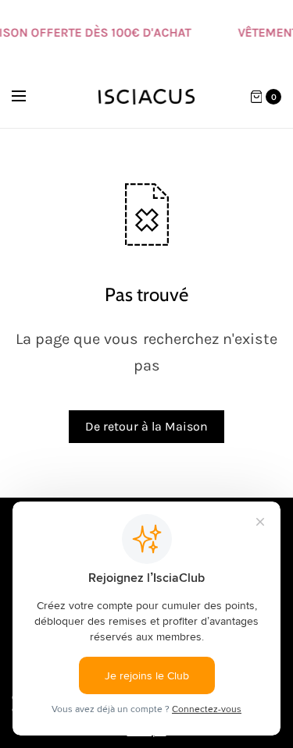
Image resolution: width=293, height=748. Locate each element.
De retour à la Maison (146, 426)
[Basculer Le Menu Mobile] (29, 97)
